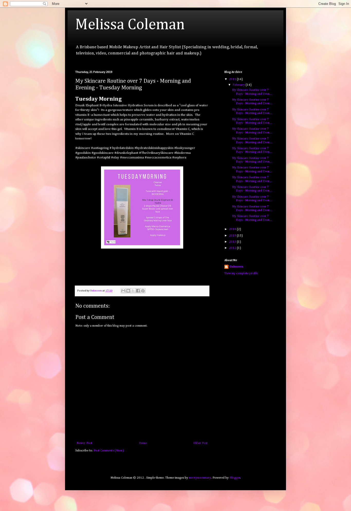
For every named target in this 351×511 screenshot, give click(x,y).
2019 (233, 79)
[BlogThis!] (128, 290)
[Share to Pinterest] (142, 290)
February (239, 85)
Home (143, 443)
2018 (233, 229)
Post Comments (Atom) (109, 450)
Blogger (234, 477)
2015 (233, 235)
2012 (233, 248)
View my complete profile (241, 273)
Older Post (200, 443)
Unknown (236, 266)
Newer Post (84, 443)
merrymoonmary (200, 477)
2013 (233, 241)
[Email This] (123, 290)
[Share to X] (133, 290)
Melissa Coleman (130, 25)
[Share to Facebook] (138, 290)
